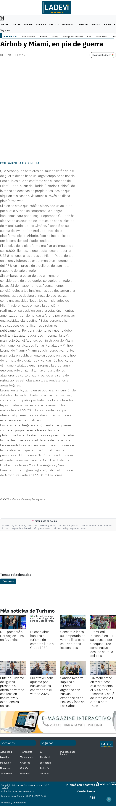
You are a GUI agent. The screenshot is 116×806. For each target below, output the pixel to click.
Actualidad (6, 751)
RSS (92, 797)
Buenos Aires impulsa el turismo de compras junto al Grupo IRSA (42, 639)
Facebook (45, 757)
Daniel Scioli (101, 36)
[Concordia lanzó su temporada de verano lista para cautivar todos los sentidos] (73, 622)
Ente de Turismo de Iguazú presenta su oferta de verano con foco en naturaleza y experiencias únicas (12, 692)
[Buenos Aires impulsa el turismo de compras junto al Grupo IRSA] (43, 622)
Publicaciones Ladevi (67, 753)
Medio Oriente (28, 36)
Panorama (8, 581)
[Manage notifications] (108, 799)
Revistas (25, 773)
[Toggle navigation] (6, 18)
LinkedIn (45, 768)
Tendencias (82, 24)
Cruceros (95, 24)
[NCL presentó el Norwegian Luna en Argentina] (13, 622)
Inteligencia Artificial (73, 36)
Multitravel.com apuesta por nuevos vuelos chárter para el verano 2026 (41, 686)
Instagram (46, 762)
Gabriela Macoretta (23, 163)
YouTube (44, 773)
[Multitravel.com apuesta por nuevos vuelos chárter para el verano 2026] (43, 668)
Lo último (16, 24)
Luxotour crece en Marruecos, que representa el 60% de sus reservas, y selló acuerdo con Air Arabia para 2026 (102, 692)
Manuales (28, 24)
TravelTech (53, 24)
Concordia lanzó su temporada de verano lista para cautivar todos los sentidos (72, 639)
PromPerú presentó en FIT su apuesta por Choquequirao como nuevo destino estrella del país (102, 643)
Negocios (41, 24)
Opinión (107, 24)
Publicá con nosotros (80, 785)
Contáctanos (86, 791)
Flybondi (44, 36)
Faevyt (55, 36)
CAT (89, 36)
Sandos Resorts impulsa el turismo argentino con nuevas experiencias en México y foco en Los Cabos (72, 692)
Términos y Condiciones (13, 802)
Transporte (68, 24)
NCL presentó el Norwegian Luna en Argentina (12, 635)
